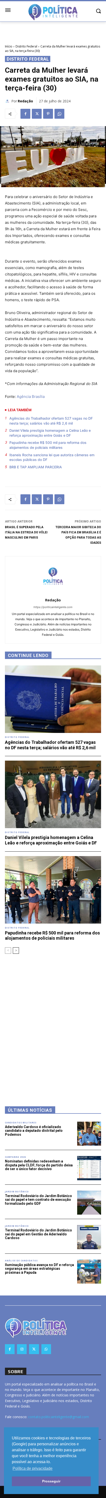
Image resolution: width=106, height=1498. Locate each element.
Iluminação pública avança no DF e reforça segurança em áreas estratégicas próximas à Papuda (39, 1268)
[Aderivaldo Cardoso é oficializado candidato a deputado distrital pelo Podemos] (89, 1134)
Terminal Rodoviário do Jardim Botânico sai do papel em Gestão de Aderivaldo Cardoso (38, 1234)
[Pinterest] (48, 114)
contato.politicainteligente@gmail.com (58, 1416)
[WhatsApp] (59, 114)
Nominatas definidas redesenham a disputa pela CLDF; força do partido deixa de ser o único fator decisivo (39, 1165)
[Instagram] (22, 1349)
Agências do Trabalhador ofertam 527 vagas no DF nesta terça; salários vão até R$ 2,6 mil (51, 420)
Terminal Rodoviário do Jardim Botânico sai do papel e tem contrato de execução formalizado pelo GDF (38, 1199)
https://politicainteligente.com (53, 607)
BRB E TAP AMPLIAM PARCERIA (35, 467)
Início (8, 46)
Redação (25, 101)
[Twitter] (37, 114)
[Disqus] (53, 1023)
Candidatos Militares (20, 1123)
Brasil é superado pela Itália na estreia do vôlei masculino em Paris (26, 532)
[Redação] (8, 101)
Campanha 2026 (15, 1157)
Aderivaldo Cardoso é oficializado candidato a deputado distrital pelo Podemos (34, 1130)
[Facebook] (25, 114)
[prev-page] (8, 950)
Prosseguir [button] (51, 1481)
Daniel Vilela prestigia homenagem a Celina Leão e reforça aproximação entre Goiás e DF (50, 432)
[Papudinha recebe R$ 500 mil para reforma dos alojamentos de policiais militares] (53, 890)
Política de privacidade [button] (33, 1468)
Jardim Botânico (17, 1192)
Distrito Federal (26, 46)
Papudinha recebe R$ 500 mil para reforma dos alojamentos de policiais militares (48, 445)
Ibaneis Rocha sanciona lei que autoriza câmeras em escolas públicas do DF (51, 457)
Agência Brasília (31, 396)
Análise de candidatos (21, 1261)
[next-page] (16, 950)
